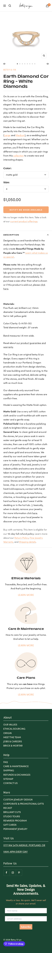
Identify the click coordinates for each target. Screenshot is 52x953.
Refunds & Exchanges (16, 774)
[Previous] (4, 64)
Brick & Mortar (13, 745)
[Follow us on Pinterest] (19, 872)
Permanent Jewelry (15, 829)
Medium (20, 135)
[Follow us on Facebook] (6, 872)
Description (11, 234)
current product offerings (23, 221)
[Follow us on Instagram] (13, 872)
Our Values (10, 724)
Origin (7, 733)
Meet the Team (12, 737)
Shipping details (27, 541)
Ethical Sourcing (14, 728)
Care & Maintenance (16, 766)
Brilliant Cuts (12, 812)
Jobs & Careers (12, 741)
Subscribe (26, 926)
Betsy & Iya (9, 69)
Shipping (8, 770)
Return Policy (21, 537)
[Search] (10, 5)
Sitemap (8, 778)
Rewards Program (15, 820)
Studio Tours (11, 816)
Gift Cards (10, 824)
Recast (7, 807)
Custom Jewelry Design (18, 799)
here (34, 513)
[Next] (47, 64)
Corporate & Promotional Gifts (23, 803)
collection (18, 155)
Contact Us (10, 783)
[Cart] (47, 5)
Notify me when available (26, 209)
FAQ (5, 762)
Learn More (26, 595)
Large (7, 135)
